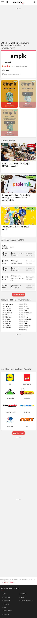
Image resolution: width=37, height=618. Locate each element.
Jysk (5, 607)
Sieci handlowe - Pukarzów (19, 579)
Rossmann (7, 600)
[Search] (34, 2)
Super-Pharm (8, 611)
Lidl (5, 594)
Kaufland (23, 594)
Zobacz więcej (18, 294)
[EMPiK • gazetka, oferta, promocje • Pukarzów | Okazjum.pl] (18, 57)
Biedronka (7, 597)
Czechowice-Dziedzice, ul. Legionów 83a (17, 278)
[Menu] (2, 2)
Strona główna (4, 579)
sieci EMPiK (12, 240)
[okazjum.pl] (18, 2)
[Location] (7, 2)
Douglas (6, 614)
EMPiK (33, 579)
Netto (22, 597)
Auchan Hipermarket (27, 600)
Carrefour (6, 604)
